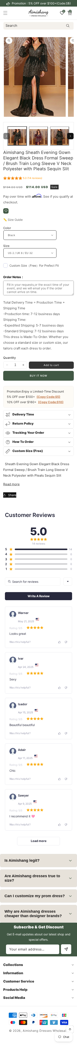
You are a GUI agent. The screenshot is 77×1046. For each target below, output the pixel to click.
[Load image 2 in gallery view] (38, 136)
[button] (68, 3)
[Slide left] (6, 136)
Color (7, 228)
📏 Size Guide (13, 219)
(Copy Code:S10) (51, 402)
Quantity (9, 357)
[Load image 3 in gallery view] (59, 136)
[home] (48, 1041)
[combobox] (38, 26)
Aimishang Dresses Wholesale (45, 1030)
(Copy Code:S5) (48, 396)
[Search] (68, 26)
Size (6, 246)
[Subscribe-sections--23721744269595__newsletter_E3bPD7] (66, 949)
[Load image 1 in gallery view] (17, 136)
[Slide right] (70, 136)
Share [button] (12, 495)
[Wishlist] (6, 211)
